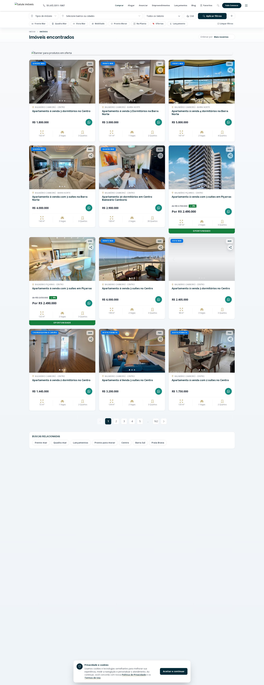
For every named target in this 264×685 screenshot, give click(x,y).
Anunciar (143, 5)
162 (156, 421)
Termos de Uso (92, 677)
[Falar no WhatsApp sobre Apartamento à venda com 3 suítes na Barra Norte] (89, 208)
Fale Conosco (231, 5)
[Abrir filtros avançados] (231, 16)
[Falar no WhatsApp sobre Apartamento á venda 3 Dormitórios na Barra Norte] (158, 122)
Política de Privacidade (134, 674)
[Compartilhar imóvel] (91, 70)
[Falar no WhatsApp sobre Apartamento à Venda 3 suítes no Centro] (158, 391)
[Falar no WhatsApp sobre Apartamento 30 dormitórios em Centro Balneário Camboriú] (158, 208)
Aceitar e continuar (173, 671)
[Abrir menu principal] (246, 5)
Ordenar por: (206, 36)
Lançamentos (180, 5)
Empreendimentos (161, 5)
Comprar (119, 5)
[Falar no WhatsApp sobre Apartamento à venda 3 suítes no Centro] (158, 299)
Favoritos (207, 5)
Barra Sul (140, 442)
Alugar (131, 5)
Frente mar (41, 442)
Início (32, 31)
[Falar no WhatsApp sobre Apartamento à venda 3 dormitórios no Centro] (89, 122)
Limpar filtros (226, 23)
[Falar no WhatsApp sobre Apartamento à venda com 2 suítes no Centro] (228, 391)
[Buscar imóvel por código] (218, 5)
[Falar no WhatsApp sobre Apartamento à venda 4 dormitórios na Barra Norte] (228, 122)
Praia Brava (158, 442)
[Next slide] (90, 81)
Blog (193, 5)
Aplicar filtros (214, 16)
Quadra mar (60, 442)
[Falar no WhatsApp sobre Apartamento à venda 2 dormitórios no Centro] (89, 391)
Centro (125, 442)
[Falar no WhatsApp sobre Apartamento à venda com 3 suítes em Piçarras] (228, 211)
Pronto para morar (105, 442)
